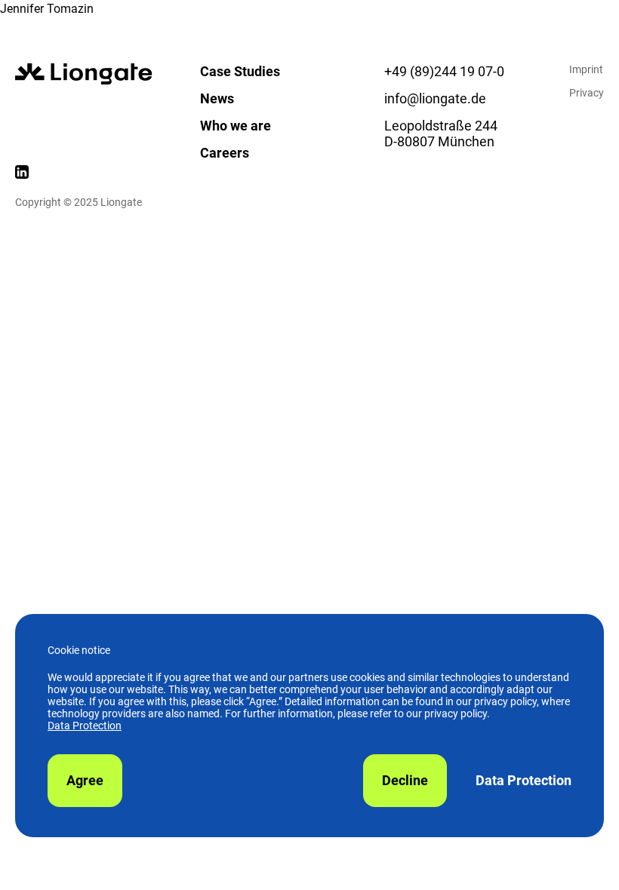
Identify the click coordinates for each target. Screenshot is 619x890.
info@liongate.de (435, 98)
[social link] (22, 174)
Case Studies (240, 71)
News (217, 98)
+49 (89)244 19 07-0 (444, 71)
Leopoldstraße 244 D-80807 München (440, 133)
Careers (224, 153)
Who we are (235, 126)
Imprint (586, 69)
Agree (84, 780)
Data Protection (85, 726)
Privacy (586, 93)
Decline (405, 780)
